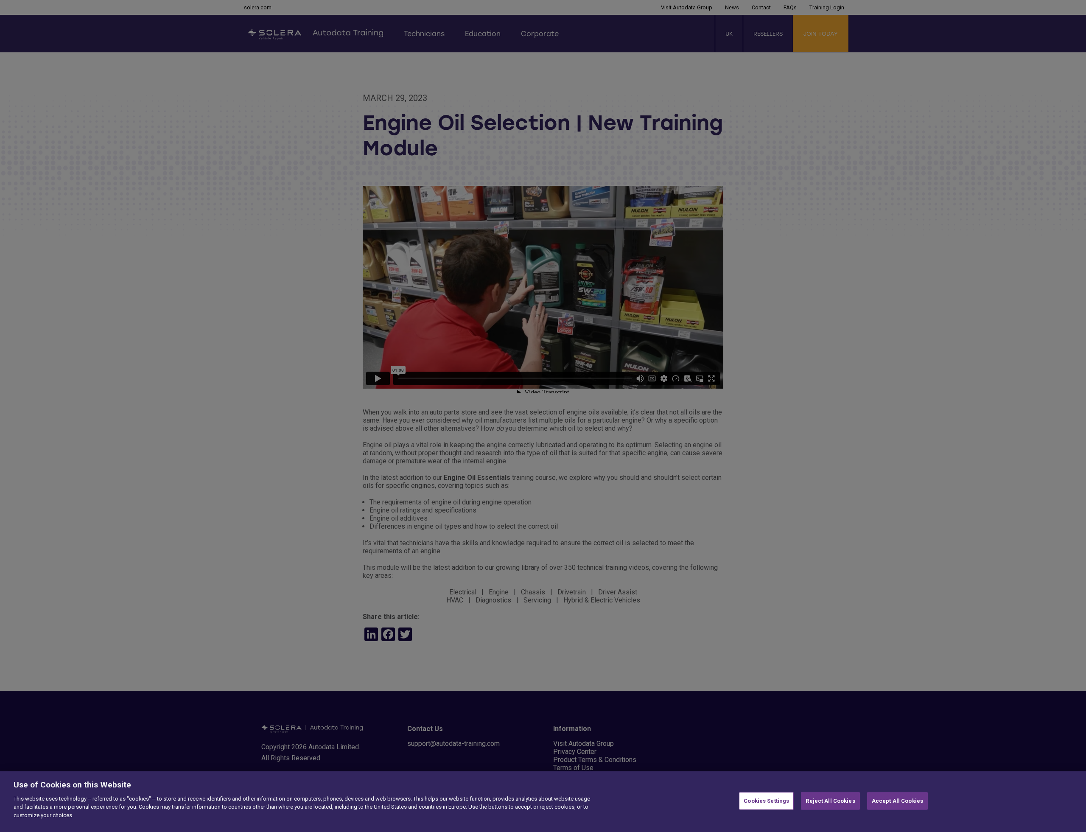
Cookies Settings (766, 801)
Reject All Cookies (830, 801)
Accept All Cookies (897, 801)
